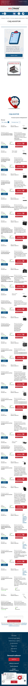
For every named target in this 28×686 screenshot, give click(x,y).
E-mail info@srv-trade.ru (14, 670)
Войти (14, 659)
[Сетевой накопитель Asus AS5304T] (25, 419)
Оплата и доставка (14, 638)
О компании (14, 643)
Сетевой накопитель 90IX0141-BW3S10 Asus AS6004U (6, 527)
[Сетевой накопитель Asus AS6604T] (25, 369)
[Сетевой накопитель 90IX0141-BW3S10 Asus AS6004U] (25, 522)
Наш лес (14, 651)
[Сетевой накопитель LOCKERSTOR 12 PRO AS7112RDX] (25, 155)
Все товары (4, 122)
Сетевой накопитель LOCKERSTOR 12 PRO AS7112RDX (5, 160)
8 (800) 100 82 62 (5, 1)
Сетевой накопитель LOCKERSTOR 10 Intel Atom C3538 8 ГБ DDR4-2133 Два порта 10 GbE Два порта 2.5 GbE (7, 231)
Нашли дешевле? (4, 147)
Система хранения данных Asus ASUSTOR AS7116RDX (7, 134)
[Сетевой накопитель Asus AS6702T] (25, 396)
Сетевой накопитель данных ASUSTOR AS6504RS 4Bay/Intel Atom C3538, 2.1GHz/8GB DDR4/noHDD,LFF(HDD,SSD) (7, 279)
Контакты (14, 648)
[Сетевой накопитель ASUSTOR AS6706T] (25, 321)
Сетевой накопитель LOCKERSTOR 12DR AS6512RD (7, 206)
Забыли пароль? (14, 663)
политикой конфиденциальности (18, 625)
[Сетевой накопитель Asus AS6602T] (25, 464)
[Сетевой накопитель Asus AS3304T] (25, 548)
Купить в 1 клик (19, 146)
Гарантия (14, 646)
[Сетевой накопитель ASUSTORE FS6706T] (25, 443)
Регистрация (14, 666)
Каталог (7, 18)
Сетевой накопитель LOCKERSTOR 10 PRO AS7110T (5, 183)
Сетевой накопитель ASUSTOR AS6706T (5, 325)
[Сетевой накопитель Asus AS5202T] (25, 491)
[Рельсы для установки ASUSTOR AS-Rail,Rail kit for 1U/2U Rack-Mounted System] (25, 599)
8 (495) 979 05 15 (5, 2)
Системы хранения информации (17, 18)
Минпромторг (15, 122)
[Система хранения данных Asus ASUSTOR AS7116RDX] (25, 130)
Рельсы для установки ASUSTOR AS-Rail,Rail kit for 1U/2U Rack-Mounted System (7, 603)
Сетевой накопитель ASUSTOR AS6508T (5, 253)
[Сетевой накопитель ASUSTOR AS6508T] (25, 248)
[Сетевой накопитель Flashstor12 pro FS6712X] (25, 298)
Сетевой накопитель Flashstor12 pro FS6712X (6, 302)
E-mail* (6, 616)
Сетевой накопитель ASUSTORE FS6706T (5, 447)
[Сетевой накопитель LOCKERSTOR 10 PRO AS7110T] (25, 178)
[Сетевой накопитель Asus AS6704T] (25, 346)
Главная (3, 18)
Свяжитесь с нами (14, 640)
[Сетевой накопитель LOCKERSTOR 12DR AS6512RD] (25, 202)
